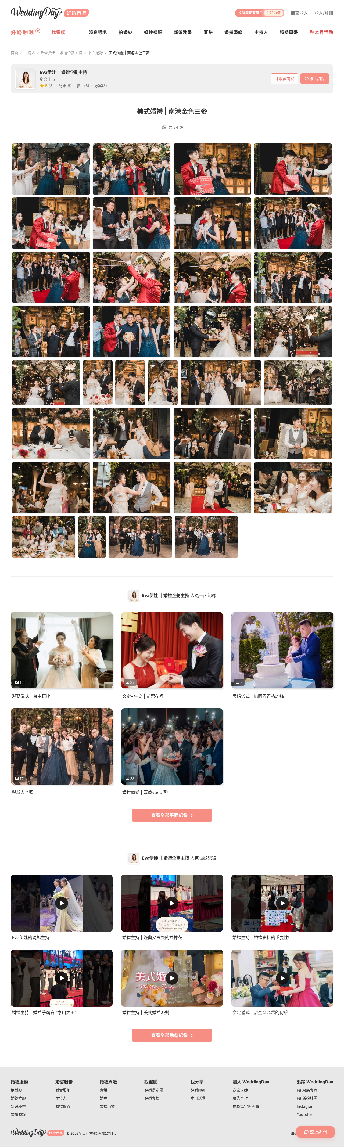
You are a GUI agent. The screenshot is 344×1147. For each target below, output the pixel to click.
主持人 (29, 52)
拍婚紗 (16, 1090)
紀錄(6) (65, 85)
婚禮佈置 (62, 1106)
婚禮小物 (107, 1106)
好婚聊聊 (198, 1090)
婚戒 (103, 1098)
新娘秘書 (18, 1106)
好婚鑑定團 (153, 1090)
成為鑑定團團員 (246, 1106)
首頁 (14, 52)
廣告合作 (240, 1098)
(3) (51, 85)
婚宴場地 (62, 1090)
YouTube (304, 1114)
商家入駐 (240, 1090)
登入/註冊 (323, 13)
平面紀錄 (95, 52)
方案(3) (100, 85)
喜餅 (103, 1090)
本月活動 (324, 32)
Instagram (305, 1106)
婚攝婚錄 (18, 1114)
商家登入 (299, 13)
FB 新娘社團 (307, 1098)
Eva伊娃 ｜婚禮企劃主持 (61, 52)
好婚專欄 (151, 1098)
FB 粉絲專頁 (307, 1090)
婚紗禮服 (18, 1098)
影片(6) (83, 85)
